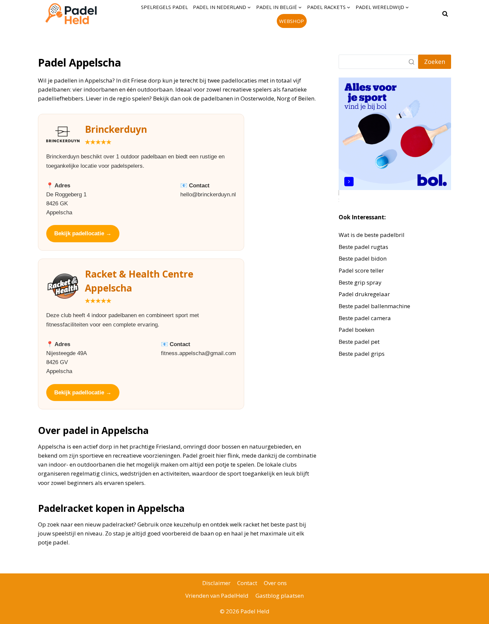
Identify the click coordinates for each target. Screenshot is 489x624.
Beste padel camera (365, 318)
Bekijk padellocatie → (82, 233)
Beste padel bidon (363, 258)
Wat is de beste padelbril (372, 235)
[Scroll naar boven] (472, 614)
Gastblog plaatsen (279, 595)
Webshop (291, 21)
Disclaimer (216, 583)
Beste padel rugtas (364, 247)
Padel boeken (356, 329)
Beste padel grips (362, 353)
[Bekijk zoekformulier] (445, 14)
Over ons (275, 583)
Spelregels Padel (164, 7)
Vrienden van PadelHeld (216, 595)
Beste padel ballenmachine (374, 306)
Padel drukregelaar (364, 294)
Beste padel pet (359, 341)
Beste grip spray (360, 282)
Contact (247, 583)
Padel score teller (361, 270)
